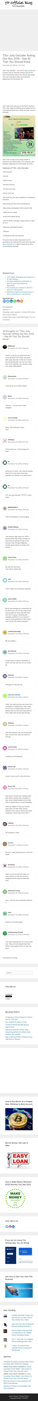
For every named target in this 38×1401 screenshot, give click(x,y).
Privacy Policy (24, 1396)
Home (11, 1396)
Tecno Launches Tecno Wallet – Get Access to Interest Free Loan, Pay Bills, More (18, 1369)
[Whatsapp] (14, 301)
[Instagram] (18, 301)
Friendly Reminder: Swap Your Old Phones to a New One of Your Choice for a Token (22, 1317)
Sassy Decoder (8, 244)
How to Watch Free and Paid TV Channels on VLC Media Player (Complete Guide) (22, 1333)
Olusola (6, 1386)
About (16, 1396)
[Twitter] (7, 301)
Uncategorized (8, 307)
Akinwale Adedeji (14, 695)
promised (30, 70)
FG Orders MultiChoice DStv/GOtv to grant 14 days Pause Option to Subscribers (19, 283)
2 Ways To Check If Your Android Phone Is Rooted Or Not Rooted (22, 1348)
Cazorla (10, 843)
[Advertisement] (19, 29)
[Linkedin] (11, 301)
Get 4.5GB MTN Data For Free (16, 1022)
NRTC (6, 1381)
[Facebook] (4, 301)
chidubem (7, 1362)
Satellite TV (6, 309)
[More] (21, 301)
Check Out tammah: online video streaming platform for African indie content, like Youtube (17, 1032)
